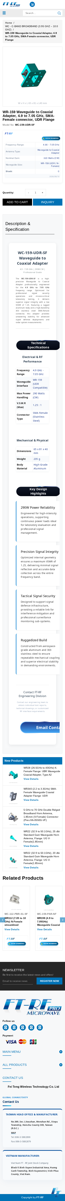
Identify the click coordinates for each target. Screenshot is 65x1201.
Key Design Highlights (38, 491)
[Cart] (32, 4)
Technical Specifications (38, 345)
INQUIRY (47, 202)
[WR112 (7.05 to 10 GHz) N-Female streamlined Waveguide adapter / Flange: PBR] (16, 899)
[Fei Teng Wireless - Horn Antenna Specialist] (11, 4)
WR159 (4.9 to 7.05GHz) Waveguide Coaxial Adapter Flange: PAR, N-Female (48, 925)
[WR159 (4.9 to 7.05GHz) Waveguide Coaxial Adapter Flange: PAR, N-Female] (49, 899)
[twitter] (23, 1027)
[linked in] (14, 1027)
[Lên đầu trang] (59, 838)
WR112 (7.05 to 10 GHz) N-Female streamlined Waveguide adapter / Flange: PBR (16, 925)
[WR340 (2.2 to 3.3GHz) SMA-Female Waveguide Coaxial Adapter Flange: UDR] (13, 795)
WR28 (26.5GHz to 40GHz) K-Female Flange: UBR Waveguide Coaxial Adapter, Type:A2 (42, 771)
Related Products (23, 878)
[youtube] (40, 1027)
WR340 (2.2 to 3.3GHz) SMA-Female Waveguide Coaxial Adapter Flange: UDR (40, 792)
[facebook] (6, 1027)
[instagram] (31, 1027)
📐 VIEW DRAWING (51, 138)
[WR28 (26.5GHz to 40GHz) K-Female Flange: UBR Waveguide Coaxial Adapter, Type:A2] (13, 774)
